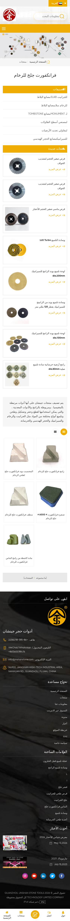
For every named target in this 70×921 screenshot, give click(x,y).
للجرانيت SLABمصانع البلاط (52, 97)
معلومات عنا (61, 704)
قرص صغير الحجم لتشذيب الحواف (51, 161)
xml (65, 736)
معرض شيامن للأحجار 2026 (53, 837)
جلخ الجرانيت (60, 800)
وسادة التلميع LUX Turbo (52, 240)
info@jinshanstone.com (20, 659)
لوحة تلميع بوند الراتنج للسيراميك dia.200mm (48, 273)
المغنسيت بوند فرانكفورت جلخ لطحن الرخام (19, 473)
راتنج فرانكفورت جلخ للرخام (51, 471)
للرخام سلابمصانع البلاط (54, 105)
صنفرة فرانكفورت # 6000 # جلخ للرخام (51, 517)
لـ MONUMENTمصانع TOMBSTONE (47, 114)
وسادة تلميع (61, 813)
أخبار (64, 723)
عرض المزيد (55, 169)
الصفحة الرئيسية (37, 62)
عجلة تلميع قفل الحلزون (55, 761)
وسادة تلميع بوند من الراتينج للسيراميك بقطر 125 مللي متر (50, 304)
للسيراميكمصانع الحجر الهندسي (50, 139)
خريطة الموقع (60, 730)
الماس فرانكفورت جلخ (55, 806)
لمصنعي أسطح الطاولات (54, 122)
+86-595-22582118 (18, 640)
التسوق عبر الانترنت (57, 710)
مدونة (64, 717)
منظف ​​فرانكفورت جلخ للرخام (19, 515)
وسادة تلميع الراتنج (57, 767)
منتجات (63, 697)
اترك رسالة (35, 914)
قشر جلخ (62, 787)
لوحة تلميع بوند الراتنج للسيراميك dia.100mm (48, 335)
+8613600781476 (16, 652)
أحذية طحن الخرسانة (56, 819)
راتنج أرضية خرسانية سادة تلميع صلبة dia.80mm (49, 366)
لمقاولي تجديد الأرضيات (54, 130)
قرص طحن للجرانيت (56, 793)
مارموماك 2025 (59, 858)
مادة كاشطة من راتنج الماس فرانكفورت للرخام (19, 560)
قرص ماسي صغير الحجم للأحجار (49, 209)
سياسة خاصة (60, 743)
